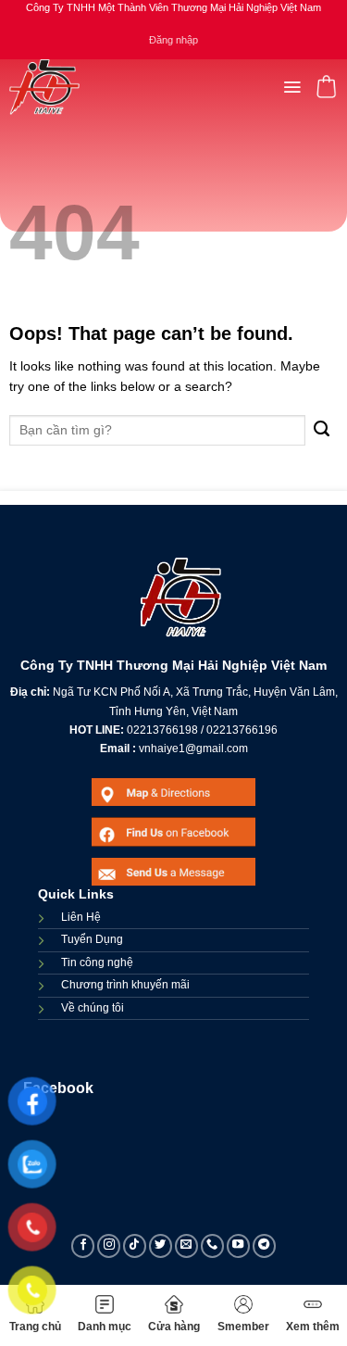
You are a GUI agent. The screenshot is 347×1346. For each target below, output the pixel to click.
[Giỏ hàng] (326, 86)
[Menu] (292, 87)
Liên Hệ (81, 917)
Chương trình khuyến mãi (125, 984)
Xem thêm (313, 1326)
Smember (243, 1326)
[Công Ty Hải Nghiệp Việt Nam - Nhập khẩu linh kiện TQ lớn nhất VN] (44, 87)
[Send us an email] (187, 1246)
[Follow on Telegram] (265, 1246)
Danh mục (104, 1326)
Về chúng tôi (92, 1007)
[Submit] (321, 430)
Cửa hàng (174, 1326)
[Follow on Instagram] (109, 1246)
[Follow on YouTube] (239, 1246)
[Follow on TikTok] (135, 1246)
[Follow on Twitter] (161, 1246)
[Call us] (213, 1246)
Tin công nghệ (97, 962)
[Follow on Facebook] (83, 1246)
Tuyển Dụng (92, 939)
